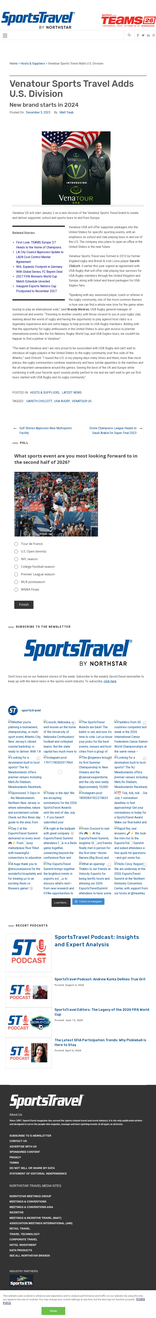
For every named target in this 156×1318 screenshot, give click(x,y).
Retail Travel (20, 1228)
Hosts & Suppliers (33, 63)
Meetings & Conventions (28, 1201)
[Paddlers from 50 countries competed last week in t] (131, 736)
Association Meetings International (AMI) (41, 1223)
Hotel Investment (23, 1244)
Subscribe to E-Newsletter (30, 1135)
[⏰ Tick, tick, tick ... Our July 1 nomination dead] (131, 807)
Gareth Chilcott (39, 401)
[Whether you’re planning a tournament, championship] (25, 736)
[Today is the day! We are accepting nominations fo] (60, 807)
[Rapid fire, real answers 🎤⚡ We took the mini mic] (131, 843)
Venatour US (82, 401)
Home (14, 63)
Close (53, 1310)
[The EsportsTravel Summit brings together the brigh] (60, 878)
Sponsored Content (25, 1151)
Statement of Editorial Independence (38, 1173)
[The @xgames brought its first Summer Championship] (95, 772)
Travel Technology (25, 1234)
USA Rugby (62, 401)
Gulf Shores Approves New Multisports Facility (45, 430)
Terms (14, 1162)
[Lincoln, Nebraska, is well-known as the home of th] (60, 736)
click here (110, 681)
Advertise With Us (23, 1146)
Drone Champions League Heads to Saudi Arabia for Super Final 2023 (113, 430)
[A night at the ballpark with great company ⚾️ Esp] (60, 843)
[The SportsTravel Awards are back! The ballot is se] (95, 736)
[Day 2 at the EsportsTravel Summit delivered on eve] (25, 843)
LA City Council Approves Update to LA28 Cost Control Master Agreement (40, 257)
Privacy (15, 1157)
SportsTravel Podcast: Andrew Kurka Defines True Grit (100, 979)
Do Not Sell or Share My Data (32, 1168)
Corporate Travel (23, 1239)
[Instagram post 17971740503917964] (60, 772)
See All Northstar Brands (30, 1255)
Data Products (21, 1250)
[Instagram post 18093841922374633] (95, 807)
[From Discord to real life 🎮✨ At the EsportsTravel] (95, 843)
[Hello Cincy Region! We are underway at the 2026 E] (131, 878)
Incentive (17, 1212)
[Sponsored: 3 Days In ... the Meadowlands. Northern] (25, 807)
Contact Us (18, 1141)
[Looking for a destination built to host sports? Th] (25, 772)
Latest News (72, 392)
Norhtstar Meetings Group (30, 1196)
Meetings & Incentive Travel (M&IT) (35, 1217)
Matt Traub (67, 112)
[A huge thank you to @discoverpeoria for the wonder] (25, 878)
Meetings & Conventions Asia (31, 1207)
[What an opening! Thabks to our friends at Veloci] (95, 878)
